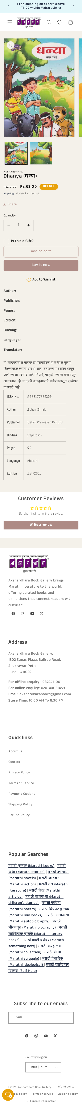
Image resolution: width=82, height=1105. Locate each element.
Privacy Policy (19, 773)
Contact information (43, 1101)
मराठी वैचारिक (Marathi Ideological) (35, 962)
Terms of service (42, 1094)
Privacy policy (18, 1094)
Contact (14, 762)
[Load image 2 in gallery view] (41, 153)
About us (15, 752)
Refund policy (65, 1087)
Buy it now (41, 265)
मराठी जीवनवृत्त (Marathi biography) (34, 925)
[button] (9, 22)
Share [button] (12, 205)
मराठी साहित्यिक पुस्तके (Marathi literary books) (37, 934)
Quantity (10, 216)
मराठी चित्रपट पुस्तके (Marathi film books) (38, 913)
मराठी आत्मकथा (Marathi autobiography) (38, 919)
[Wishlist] (59, 22)
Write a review (41, 525)
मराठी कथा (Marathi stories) (37, 869)
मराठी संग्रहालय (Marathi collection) (34, 950)
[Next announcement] (73, 6)
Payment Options (21, 794)
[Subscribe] (68, 1018)
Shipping (9, 194)
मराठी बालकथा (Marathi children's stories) (35, 900)
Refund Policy (19, 815)
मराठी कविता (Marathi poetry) (34, 906)
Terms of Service (21, 783)
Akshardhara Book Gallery (34, 1087)
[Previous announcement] (8, 6)
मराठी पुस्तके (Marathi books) (31, 866)
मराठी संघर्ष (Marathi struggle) (34, 956)
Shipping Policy (20, 805)
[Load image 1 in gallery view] (16, 153)
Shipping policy (68, 1094)
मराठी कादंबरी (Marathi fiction (34, 881)
